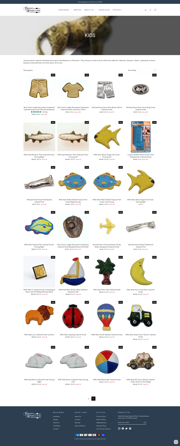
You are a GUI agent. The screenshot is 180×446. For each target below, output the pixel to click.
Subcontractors (80, 426)
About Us (89, 10)
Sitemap (77, 422)
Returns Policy (101, 419)
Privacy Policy (101, 416)
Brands (77, 10)
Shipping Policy (101, 422)
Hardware (64, 10)
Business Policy (101, 426)
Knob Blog (104, 10)
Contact (117, 10)
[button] (36, 112)
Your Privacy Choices (103, 429)
